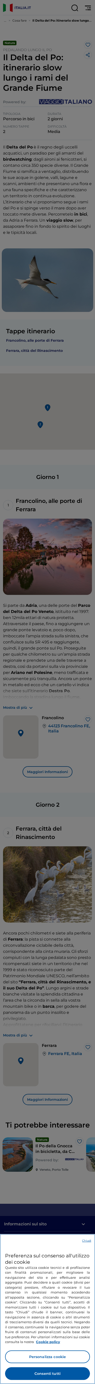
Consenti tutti (47, 1373)
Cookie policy (48, 1342)
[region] (47, 1309)
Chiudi (86, 1240)
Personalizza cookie (47, 1357)
